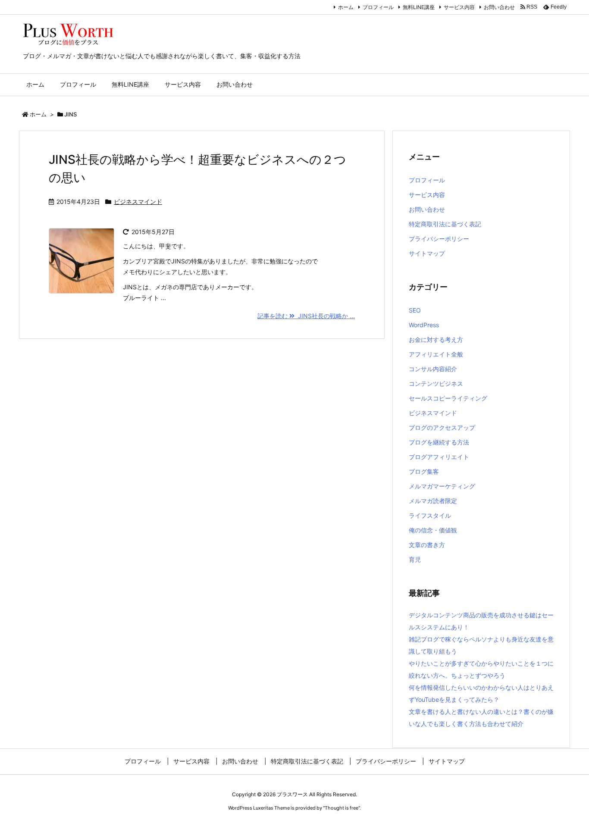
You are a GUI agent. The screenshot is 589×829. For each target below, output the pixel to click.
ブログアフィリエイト (439, 456)
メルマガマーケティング (442, 486)
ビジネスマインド (138, 201)
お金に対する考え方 (436, 339)
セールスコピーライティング (448, 398)
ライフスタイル (430, 515)
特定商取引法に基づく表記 (445, 224)
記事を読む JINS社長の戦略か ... (306, 315)
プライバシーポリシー (439, 238)
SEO (415, 310)
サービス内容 (459, 7)
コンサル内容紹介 (433, 368)
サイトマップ (427, 253)
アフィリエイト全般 (436, 354)
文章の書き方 (427, 544)
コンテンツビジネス (436, 383)
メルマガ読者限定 (433, 500)
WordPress (424, 324)
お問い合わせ (499, 7)
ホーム (346, 7)
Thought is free (341, 808)
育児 (415, 559)
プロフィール (378, 7)
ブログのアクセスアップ (442, 427)
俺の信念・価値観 (433, 530)
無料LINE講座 (419, 7)
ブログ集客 (424, 471)
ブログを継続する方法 (439, 442)
